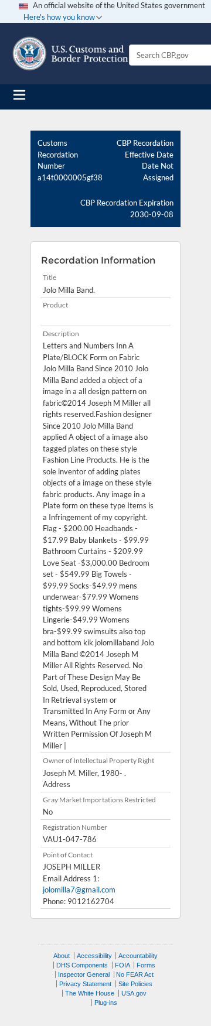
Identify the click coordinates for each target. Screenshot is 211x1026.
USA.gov (134, 993)
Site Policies (135, 983)
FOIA (122, 965)
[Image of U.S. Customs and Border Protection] (70, 53)
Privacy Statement (85, 983)
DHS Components (82, 965)
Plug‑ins (105, 1002)
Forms (146, 965)
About (61, 955)
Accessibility (94, 955)
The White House (89, 993)
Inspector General (84, 974)
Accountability (138, 955)
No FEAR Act (135, 974)
